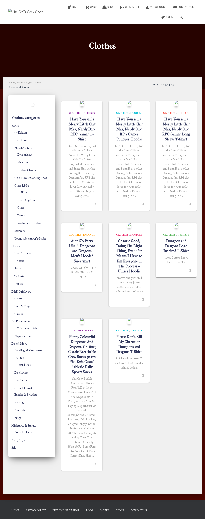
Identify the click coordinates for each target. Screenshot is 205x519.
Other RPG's (21, 185)
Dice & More (19, 343)
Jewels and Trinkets (22, 388)
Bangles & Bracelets (25, 394)
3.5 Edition (20, 132)
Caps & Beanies (23, 253)
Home (11, 82)
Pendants (19, 410)
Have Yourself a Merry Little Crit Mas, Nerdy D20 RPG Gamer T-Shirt (82, 129)
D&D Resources (20, 321)
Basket (104, 510)
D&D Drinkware (21, 291)
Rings (17, 418)
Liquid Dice (24, 365)
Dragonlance (24, 154)
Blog (75, 7)
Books (15, 126)
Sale (13, 447)
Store (120, 510)
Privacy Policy (36, 510)
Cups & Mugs (22, 306)
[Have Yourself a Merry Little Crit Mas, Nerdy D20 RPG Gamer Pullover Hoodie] (129, 103)
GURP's (22, 192)
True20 (21, 215)
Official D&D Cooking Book (30, 178)
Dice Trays (20, 380)
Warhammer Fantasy (29, 223)
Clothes (15, 246)
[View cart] (192, 17)
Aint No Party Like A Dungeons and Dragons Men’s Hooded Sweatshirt (82, 251)
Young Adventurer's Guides (30, 238)
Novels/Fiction (23, 148)
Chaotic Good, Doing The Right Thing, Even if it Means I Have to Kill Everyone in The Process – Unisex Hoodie (129, 256)
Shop (110, 7)
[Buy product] (95, 204)
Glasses (18, 314)
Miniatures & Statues (23, 425)
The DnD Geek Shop (65, 510)
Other (20, 207)
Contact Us (186, 7)
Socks (17, 268)
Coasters (19, 298)
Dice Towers (21, 372)
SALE (169, 17)
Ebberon (22, 162)
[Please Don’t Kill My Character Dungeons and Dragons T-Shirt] (129, 321)
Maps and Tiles (22, 336)
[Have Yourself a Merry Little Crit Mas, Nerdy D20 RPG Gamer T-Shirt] (82, 103)
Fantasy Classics (26, 170)
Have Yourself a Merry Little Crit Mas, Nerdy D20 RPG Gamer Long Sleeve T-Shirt (176, 129)
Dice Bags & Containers (28, 350)
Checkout (132, 7)
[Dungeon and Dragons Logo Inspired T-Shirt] (176, 225)
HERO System (26, 200)
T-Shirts (19, 276)
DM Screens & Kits (25, 328)
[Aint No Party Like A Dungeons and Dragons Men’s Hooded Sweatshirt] (82, 225)
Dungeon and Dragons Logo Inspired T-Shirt (176, 246)
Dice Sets (19, 358)
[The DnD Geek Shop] (25, 12)
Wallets (18, 284)
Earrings (19, 402)
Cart (93, 7)
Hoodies (19, 261)
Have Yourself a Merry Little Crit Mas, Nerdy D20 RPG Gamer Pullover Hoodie (129, 129)
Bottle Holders (23, 432)
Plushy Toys (18, 440)
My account (158, 7)
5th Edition (20, 140)
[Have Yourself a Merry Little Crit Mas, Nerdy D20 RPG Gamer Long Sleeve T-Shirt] (176, 103)
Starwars (19, 231)
